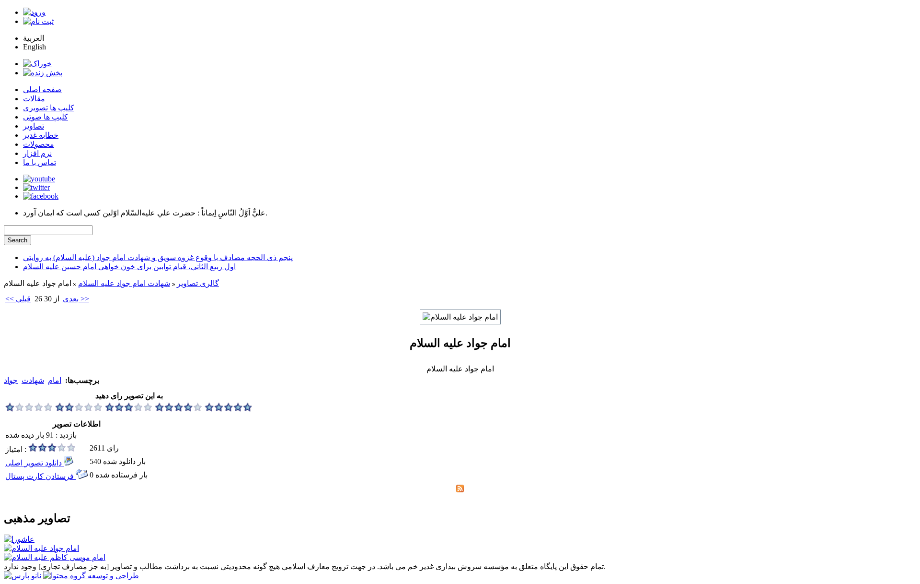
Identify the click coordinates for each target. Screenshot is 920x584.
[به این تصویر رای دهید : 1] (29, 409)
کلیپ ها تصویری (48, 108)
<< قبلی (18, 299)
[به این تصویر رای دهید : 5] (229, 409)
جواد (11, 380)
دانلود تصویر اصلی (34, 463)
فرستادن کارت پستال (40, 476)
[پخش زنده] (42, 73)
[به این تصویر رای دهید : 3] (129, 409)
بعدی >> (76, 299)
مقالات (34, 99)
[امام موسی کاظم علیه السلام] (54, 557)
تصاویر (33, 126)
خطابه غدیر (40, 135)
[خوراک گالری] (460, 490)
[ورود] (34, 12)
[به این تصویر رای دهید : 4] (179, 409)
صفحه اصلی (42, 89)
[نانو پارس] (22, 576)
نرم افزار (37, 153)
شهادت (33, 380)
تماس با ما (39, 162)
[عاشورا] (19, 539)
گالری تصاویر (198, 283)
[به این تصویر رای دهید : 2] (79, 409)
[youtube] (39, 179)
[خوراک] (37, 64)
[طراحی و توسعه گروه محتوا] (91, 576)
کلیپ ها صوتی (45, 117)
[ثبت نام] (38, 21)
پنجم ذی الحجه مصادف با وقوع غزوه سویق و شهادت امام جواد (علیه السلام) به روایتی (158, 257)
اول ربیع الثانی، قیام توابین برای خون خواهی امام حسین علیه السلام (129, 266)
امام (54, 380)
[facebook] (40, 196)
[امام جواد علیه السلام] (41, 548)
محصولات (38, 144)
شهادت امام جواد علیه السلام (124, 283)
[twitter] (36, 187)
